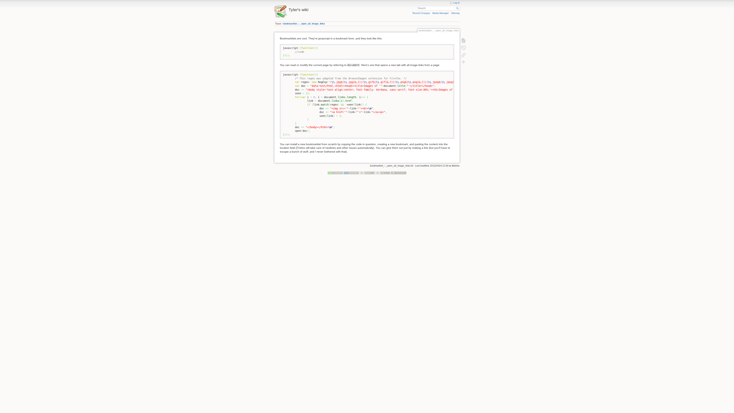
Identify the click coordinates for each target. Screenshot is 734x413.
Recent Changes (421, 13)
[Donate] (335, 173)
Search (458, 8)
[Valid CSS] (383, 173)
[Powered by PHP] (351, 173)
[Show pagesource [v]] (463, 40)
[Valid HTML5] (367, 173)
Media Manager (440, 13)
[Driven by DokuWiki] (398, 173)
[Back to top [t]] (463, 62)
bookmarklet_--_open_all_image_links (304, 23)
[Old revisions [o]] (463, 47)
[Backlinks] (463, 55)
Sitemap (455, 13)
